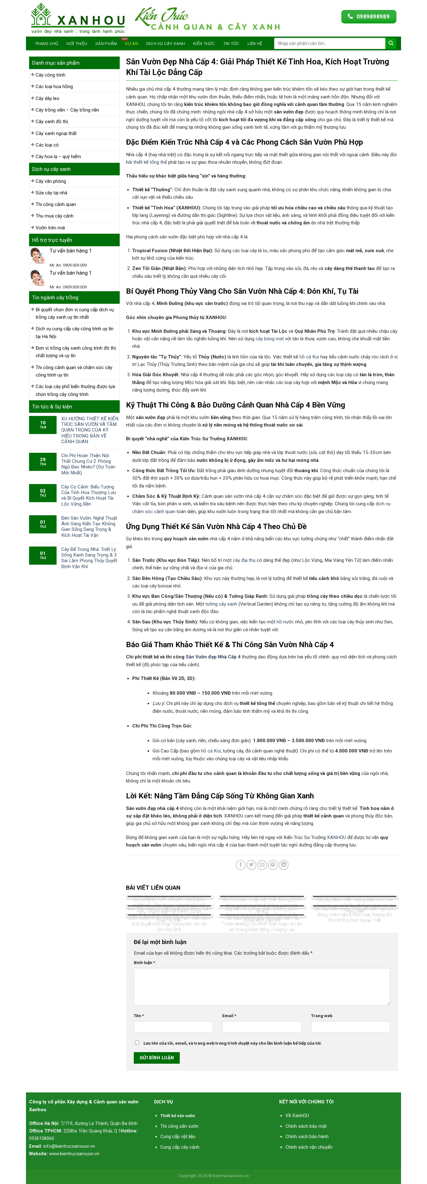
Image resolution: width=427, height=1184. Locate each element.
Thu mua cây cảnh (54, 216)
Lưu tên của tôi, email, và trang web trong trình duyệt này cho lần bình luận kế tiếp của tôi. (232, 1043)
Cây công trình (50, 75)
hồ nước (285, 622)
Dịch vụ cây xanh (165, 43)
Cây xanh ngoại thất (56, 133)
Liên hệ (255, 43)
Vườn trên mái (50, 228)
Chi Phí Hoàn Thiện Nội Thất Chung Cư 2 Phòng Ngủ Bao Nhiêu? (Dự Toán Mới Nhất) (88, 464)
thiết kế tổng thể (150, 162)
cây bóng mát (270, 339)
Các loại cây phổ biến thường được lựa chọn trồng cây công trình (75, 390)
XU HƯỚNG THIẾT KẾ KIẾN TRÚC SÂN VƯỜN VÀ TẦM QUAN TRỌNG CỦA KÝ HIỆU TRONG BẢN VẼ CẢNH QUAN (89, 430)
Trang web (321, 1015)
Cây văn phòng (51, 181)
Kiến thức (204, 43)
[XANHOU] (78, 18)
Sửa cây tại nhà (51, 193)
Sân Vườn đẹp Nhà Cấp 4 (213, 657)
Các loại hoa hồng (54, 86)
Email (229, 1015)
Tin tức (231, 43)
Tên (139, 1015)
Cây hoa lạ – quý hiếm (58, 156)
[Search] (390, 43)
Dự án (131, 43)
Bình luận (144, 962)
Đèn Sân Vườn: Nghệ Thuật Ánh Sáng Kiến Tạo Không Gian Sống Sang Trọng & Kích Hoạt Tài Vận (89, 526)
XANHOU (336, 837)
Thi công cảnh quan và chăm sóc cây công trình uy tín (74, 371)
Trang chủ (46, 43)
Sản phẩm (106, 43)
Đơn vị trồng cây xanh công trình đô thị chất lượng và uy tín (76, 351)
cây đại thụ (244, 560)
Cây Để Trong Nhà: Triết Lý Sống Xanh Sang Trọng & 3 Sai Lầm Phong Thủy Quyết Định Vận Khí (89, 558)
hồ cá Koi (309, 357)
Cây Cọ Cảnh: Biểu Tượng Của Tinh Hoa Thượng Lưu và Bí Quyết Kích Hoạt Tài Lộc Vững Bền (88, 495)
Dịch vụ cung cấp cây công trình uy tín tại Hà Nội (74, 332)
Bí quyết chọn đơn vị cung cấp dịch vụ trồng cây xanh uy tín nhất (75, 313)
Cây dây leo (47, 98)
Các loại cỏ (47, 145)
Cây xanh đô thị (52, 121)
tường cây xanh (221, 604)
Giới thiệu (76, 43)
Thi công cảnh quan (56, 204)
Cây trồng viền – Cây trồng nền (67, 110)
